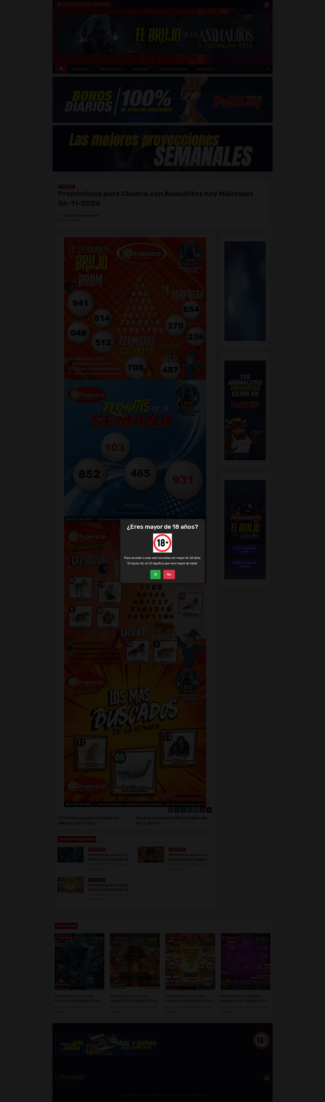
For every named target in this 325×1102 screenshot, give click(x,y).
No (169, 574)
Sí (155, 574)
